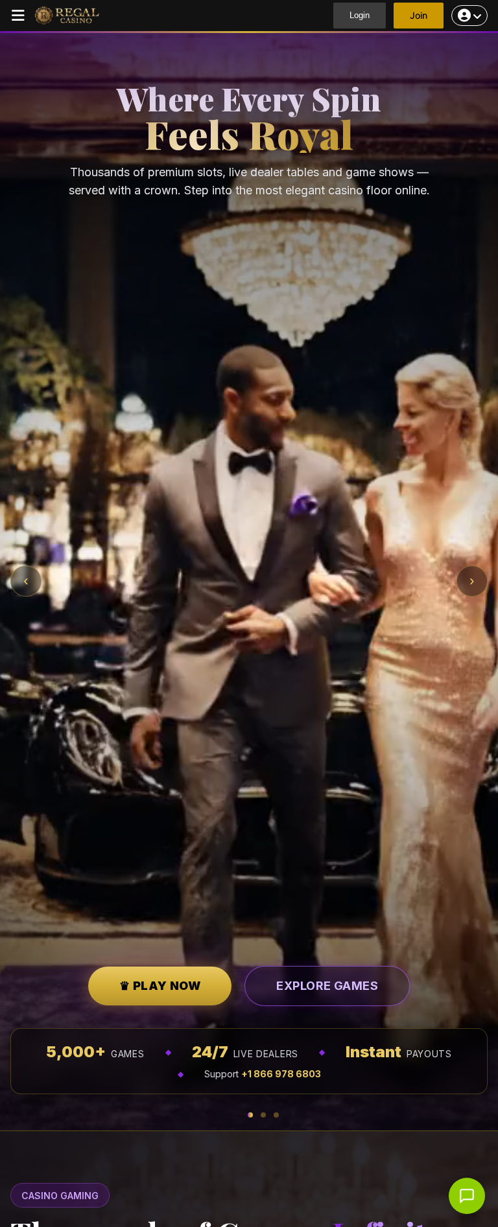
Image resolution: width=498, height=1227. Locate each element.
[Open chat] (467, 1196)
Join (418, 15)
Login (360, 15)
